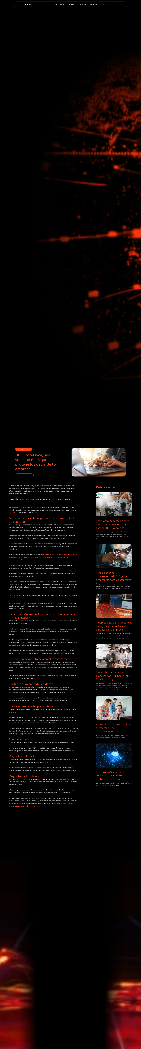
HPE (23, 449)
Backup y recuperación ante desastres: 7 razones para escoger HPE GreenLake (112, 524)
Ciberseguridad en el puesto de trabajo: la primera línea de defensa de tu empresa (114, 626)
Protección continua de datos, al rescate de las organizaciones (113, 728)
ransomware (13, 512)
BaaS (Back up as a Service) (27, 499)
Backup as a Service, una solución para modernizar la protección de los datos (112, 775)
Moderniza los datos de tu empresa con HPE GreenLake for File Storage (113, 676)
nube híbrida (52, 640)
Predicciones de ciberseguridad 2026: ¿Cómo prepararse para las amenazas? (114, 576)
